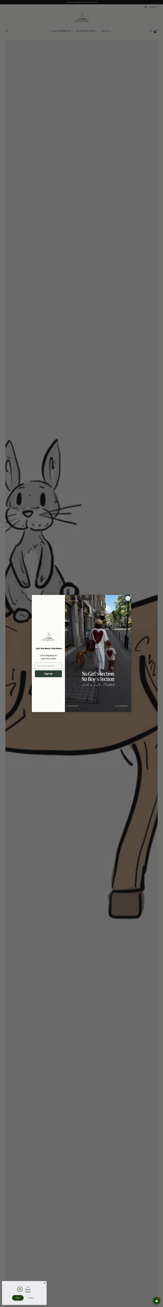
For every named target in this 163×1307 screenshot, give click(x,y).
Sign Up (48, 673)
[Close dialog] (128, 598)
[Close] (44, 1283)
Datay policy (27, 1290)
